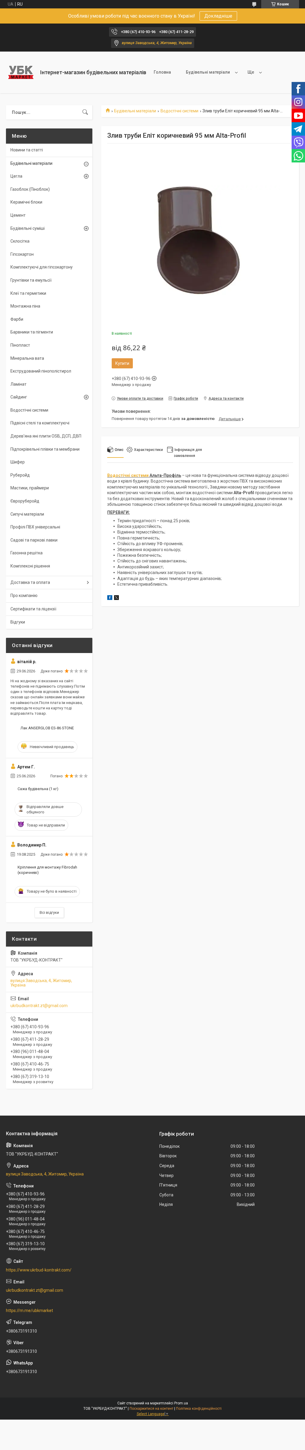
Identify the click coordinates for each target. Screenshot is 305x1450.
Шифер (17, 462)
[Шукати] (85, 112)
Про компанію (24, 595)
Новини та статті (26, 150)
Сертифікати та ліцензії (33, 609)
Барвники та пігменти (31, 332)
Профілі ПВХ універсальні (35, 527)
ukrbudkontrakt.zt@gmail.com (39, 1005)
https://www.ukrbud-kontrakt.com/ (38, 1270)
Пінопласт (20, 345)
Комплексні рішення (30, 566)
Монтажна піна (25, 306)
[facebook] (109, 598)
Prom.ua (181, 1403)
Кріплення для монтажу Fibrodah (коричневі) (47, 870)
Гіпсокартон (22, 254)
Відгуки (17, 622)
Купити (122, 363)
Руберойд (20, 475)
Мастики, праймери (29, 488)
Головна (162, 72)
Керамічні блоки (26, 202)
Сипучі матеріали (27, 514)
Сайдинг (18, 397)
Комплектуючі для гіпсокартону (41, 267)
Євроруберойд (24, 501)
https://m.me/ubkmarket (29, 1310)
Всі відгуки (49, 912)
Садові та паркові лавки (33, 540)
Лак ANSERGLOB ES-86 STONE (47, 728)
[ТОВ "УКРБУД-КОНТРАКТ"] (21, 72)
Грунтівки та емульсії (31, 280)
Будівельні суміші (27, 228)
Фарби (16, 319)
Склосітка (19, 241)
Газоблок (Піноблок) (30, 189)
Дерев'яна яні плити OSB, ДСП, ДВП (45, 436)
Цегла (16, 176)
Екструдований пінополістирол (40, 371)
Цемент (18, 215)
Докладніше (218, 16)
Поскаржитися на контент (151, 1408)
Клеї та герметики (28, 293)
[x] (116, 598)
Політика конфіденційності (199, 1408)
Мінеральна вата (27, 358)
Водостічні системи (179, 110)
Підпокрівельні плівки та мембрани (45, 449)
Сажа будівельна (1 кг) (38, 789)
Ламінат (18, 384)
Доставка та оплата (30, 582)
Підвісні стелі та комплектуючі (39, 423)
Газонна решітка (26, 552)
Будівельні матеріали (208, 72)
